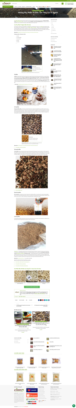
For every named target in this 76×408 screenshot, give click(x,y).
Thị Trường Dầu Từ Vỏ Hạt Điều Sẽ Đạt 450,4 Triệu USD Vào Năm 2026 (28, 145)
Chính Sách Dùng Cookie (41, 395)
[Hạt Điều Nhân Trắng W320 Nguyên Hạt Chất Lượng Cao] (44, 377)
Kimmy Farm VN (36, 14)
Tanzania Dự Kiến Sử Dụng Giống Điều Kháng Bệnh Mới (57, 65)
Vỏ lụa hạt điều (17, 188)
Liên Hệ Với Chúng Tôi (41, 390)
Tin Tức (42, 10)
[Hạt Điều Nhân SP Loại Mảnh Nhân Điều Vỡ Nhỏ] (32, 377)
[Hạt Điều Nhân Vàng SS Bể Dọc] (32, 276)
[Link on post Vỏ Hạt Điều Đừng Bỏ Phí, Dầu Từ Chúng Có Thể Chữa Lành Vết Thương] (41, 315)
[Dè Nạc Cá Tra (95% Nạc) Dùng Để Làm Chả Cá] (31, 346)
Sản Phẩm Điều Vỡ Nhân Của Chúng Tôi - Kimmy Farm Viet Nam (27, 268)
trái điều (29, 27)
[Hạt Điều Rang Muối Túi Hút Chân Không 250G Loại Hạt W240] (56, 360)
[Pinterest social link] (71, 0)
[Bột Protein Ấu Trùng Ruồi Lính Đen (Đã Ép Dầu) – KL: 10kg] (52, 88)
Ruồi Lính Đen (16, 341)
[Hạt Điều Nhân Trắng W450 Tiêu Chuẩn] (20, 377)
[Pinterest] (19, 296)
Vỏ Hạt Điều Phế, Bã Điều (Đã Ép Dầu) (57, 71)
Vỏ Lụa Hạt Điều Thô (19, 190)
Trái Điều (16, 74)
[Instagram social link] (69, 0)
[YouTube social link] (70, 0)
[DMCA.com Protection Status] (28, 403)
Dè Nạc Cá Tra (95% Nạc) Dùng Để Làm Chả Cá (39, 346)
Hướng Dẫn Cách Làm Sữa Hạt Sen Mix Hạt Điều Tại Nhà (57, 47)
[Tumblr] (20, 296)
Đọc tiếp (23, 332)
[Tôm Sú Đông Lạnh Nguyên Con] (31, 350)
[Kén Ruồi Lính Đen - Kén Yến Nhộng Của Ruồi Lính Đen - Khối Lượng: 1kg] (52, 75)
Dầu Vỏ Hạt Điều (17, 192)
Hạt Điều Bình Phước (21, 258)
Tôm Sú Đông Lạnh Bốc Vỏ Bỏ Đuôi (57, 84)
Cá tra (52, 24)
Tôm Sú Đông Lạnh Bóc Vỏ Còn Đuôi (55, 349)
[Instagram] (17, 296)
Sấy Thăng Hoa (53, 30)
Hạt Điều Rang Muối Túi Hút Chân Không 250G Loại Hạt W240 (56, 367)
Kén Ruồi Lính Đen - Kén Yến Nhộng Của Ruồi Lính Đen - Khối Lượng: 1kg (57, 76)
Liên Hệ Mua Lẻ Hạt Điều (41, 391)
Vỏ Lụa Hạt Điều (17, 149)
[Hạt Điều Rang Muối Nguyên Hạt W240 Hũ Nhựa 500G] (32, 360)
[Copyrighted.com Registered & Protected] (33, 403)
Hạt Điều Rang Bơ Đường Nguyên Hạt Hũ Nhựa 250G (44, 367)
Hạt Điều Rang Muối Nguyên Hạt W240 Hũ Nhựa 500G (32, 367)
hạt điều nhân (18, 253)
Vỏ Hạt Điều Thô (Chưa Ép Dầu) (21, 147)
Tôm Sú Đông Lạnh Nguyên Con (38, 349)
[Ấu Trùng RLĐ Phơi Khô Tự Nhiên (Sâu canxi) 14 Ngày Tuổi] (52, 80)
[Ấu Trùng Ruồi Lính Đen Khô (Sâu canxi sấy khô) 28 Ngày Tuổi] (47, 346)
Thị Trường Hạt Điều (35, 10)
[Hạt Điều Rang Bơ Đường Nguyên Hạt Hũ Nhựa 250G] (44, 360)
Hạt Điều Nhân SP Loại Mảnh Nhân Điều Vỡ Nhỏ (32, 384)
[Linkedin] (16, 296)
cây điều (41, 26)
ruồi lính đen (43, 293)
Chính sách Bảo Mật (40, 394)
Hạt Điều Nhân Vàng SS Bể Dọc (32, 282)
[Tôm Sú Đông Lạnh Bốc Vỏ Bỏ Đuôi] (52, 84)
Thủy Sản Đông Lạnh (54, 41)
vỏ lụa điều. (34, 27)
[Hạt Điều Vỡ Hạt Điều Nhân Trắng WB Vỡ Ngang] (44, 276)
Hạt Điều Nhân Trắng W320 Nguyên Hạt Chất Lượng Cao (44, 384)
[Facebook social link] (67, 0)
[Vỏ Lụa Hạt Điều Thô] (31, 339)
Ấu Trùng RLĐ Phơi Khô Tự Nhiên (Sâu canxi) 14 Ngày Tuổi (57, 80)
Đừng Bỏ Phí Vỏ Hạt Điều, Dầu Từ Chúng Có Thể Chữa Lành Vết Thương (28, 32)
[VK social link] (49, 300)
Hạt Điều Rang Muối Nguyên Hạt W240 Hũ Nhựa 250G (20, 367)
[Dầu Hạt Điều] (47, 342)
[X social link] (68, 0)
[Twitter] (18, 296)
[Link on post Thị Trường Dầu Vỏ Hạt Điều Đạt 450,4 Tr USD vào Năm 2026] (23, 315)
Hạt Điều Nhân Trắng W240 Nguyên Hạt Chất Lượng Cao (56, 384)
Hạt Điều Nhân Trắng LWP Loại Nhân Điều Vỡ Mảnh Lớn (20, 283)
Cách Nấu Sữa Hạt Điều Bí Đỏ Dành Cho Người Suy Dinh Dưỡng (57, 55)
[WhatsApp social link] (47, 300)
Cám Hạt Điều (17, 216)
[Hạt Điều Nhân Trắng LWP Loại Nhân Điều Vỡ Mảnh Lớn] (20, 276)
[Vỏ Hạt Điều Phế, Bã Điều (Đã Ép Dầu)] (52, 72)
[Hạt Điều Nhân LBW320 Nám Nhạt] (47, 339)
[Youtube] (21, 296)
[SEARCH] (62, 4)
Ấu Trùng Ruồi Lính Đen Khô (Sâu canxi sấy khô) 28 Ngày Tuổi (56, 346)
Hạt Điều (40, 10)
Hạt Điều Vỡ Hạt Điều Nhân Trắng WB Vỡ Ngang (43, 283)
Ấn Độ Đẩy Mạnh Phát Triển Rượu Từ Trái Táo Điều (25, 84)
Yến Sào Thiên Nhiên (54, 33)
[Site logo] (6, 3)
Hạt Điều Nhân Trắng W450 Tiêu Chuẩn (20, 384)
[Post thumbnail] (52, 47)
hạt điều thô (22, 253)
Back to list (32, 305)
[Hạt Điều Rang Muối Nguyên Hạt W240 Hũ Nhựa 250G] (20, 360)
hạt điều (35, 293)
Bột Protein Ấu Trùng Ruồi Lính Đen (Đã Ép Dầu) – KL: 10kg (58, 88)
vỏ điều (32, 27)
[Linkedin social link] (72, 0)
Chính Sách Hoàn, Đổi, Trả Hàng (42, 398)
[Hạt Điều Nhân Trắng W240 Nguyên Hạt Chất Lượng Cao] (56, 377)
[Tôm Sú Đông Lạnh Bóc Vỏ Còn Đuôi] (47, 350)
